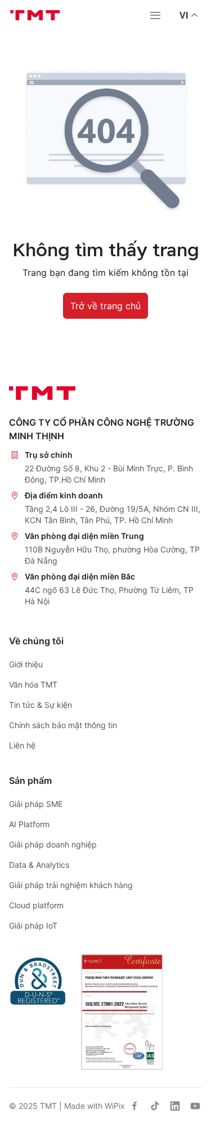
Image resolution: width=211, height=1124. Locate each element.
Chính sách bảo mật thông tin (63, 725)
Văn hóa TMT (33, 684)
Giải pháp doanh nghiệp (53, 844)
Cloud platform (36, 905)
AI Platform (29, 824)
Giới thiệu (26, 664)
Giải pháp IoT (33, 925)
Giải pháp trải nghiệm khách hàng (71, 885)
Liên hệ (22, 745)
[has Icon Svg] (134, 1106)
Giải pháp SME (35, 804)
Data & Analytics (39, 864)
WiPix (115, 1105)
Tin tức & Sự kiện (40, 705)
